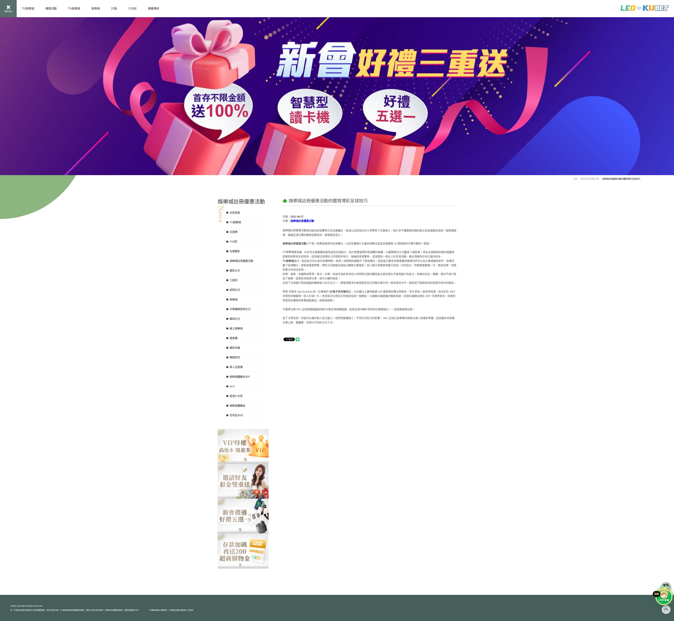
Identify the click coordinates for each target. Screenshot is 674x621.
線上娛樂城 (236, 328)
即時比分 (235, 289)
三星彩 (233, 280)
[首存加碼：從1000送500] (243, 481)
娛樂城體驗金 (237, 405)
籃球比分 (235, 318)
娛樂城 (95, 8)
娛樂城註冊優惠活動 (589, 179)
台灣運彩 (235, 251)
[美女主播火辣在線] (243, 516)
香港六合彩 (236, 395)
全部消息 (235, 212)
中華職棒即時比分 (240, 309)
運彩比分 (235, 270)
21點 (114, 8)
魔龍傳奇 (153, 8)
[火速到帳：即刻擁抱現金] (243, 446)
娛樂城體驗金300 (240, 376)
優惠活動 (51, 8)
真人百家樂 (236, 367)
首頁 (575, 179)
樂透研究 (235, 357)
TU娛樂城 (28, 8)
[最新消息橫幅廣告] (337, 95)
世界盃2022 (236, 415)
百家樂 (233, 231)
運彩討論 (235, 347)
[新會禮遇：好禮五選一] (243, 551)
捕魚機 (233, 338)
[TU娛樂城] (644, 14)
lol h (232, 386)
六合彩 (132, 8)
